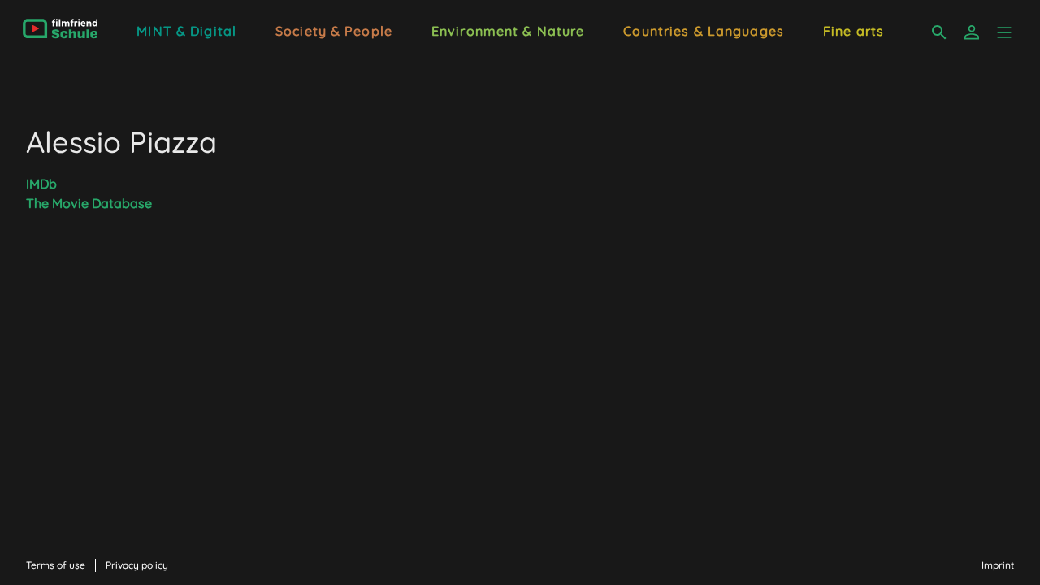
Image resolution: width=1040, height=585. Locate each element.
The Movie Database (89, 203)
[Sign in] (972, 32)
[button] (1004, 32)
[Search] (939, 32)
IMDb (41, 184)
